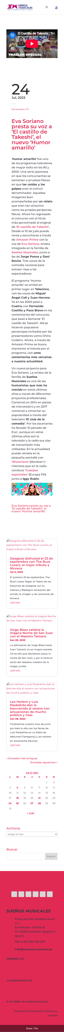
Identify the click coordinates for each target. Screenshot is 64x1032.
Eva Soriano (18, 109)
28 (39, 803)
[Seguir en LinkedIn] (43, 894)
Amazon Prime (27, 239)
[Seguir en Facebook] (14, 894)
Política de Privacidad (28, 1011)
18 (17, 798)
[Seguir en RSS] (50, 894)
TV (27, 109)
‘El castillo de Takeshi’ (32, 227)
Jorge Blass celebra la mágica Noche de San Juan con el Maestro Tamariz (31, 633)
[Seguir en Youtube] (35, 894)
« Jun (30, 813)
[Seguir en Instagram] (28, 894)
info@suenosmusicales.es (33, 949)
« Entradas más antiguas (21, 758)
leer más (15, 602)
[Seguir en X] (21, 894)
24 (10, 803)
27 (31, 803)
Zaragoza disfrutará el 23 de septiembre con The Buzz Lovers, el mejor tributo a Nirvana (31, 563)
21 (39, 798)
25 (17, 803)
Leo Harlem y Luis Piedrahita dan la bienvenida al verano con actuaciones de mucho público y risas (30, 708)
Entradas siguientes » (44, 762)
